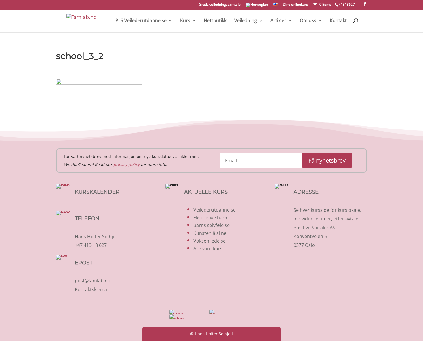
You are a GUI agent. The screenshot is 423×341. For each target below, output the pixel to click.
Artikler (278, 21)
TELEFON (87, 218)
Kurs (185, 21)
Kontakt (338, 21)
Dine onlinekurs (295, 5)
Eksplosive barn (210, 217)
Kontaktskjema (91, 289)
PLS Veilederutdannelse (141, 21)
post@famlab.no (92, 280)
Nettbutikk (215, 21)
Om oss (308, 21)
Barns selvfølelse (211, 225)
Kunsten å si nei (210, 233)
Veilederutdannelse (214, 210)
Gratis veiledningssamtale (220, 5)
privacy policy (126, 164)
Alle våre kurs (207, 248)
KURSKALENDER (97, 192)
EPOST (83, 263)
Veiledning (245, 21)
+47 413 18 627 (91, 245)
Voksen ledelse (209, 241)
